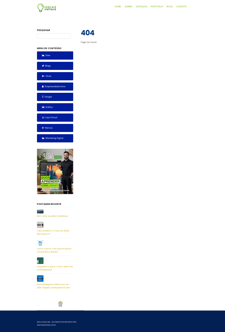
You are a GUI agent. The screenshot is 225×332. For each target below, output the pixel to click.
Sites (47, 55)
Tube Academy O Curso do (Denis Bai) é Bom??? (53, 232)
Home (118, 6)
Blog (170, 6)
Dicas (48, 75)
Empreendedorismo (54, 86)
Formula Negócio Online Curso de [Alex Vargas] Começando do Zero (53, 286)
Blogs (47, 65)
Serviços (141, 6)
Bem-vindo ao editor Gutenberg (52, 216)
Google (47, 96)
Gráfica (48, 107)
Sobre (128, 6)
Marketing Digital (54, 138)
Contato (181, 6)
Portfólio (157, 6)
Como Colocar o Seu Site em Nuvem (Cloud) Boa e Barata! (54, 250)
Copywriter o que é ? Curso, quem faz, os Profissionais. (55, 268)
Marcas (48, 127)
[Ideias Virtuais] (47, 11)
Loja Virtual (50, 117)
